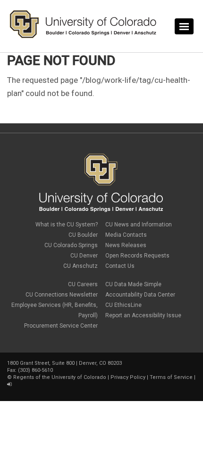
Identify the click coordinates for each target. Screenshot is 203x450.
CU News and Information (138, 224)
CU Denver (84, 255)
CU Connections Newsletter (61, 294)
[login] (9, 384)
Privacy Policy (127, 377)
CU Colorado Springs (71, 245)
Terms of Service (171, 377)
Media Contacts (126, 235)
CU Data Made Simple (133, 284)
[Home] (83, 36)
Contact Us (120, 266)
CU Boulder (83, 235)
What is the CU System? (66, 224)
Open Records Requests (137, 255)
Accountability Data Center (140, 294)
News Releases (125, 245)
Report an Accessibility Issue (143, 315)
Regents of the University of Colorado (59, 377)
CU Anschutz (80, 266)
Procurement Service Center (61, 325)
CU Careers (83, 284)
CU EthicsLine (123, 305)
